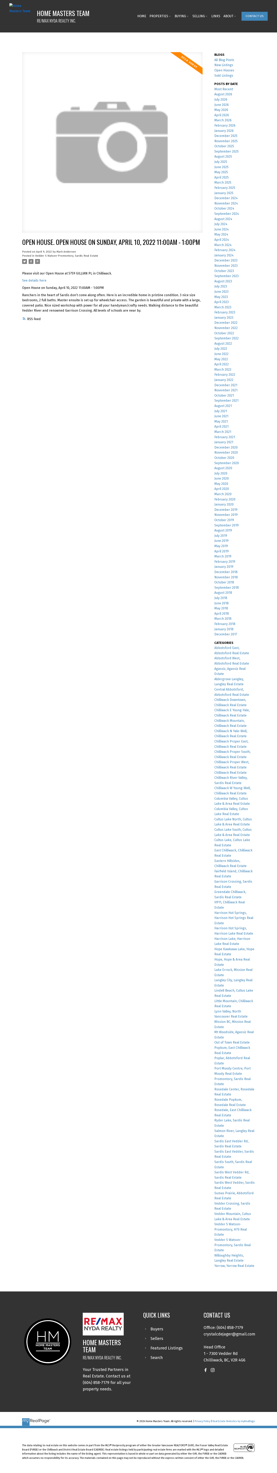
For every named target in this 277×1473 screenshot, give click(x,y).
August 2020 (223, 468)
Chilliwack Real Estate (230, 773)
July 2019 (220, 536)
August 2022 (223, 343)
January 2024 (224, 255)
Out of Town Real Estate (232, 1042)
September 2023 (226, 276)
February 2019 (224, 562)
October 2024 (224, 208)
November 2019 (226, 515)
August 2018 (223, 593)
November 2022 (226, 328)
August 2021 (223, 406)
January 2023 (223, 318)
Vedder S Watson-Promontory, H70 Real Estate (230, 1229)
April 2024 (221, 240)
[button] (255, 16)
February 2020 (224, 499)
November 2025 (226, 141)
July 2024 (220, 224)
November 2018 (226, 577)
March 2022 (222, 369)
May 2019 (221, 546)
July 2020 (220, 473)
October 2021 (224, 395)
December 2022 (225, 323)
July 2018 (220, 598)
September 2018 (226, 588)
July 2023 (220, 286)
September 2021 (226, 400)
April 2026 (221, 115)
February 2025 (224, 188)
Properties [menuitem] (158, 16)
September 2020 (226, 463)
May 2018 (221, 608)
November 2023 (226, 266)
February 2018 (224, 624)
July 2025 (220, 162)
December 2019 (225, 510)
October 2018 (224, 582)
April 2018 (221, 613)
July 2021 (220, 411)
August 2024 (223, 219)
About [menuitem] (228, 16)
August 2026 (223, 94)
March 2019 (222, 556)
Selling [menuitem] (198, 16)
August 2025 (223, 156)
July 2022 (220, 349)
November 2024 (226, 203)
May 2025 (221, 172)
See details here (34, 280)
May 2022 (221, 359)
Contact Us (255, 16)
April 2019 (221, 551)
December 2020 (226, 447)
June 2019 (221, 541)
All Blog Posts (224, 60)
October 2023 (224, 271)
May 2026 (221, 110)
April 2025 (221, 177)
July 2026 (220, 99)
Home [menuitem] (141, 16)
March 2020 (223, 494)
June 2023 (221, 292)
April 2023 (221, 302)
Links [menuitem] (215, 16)
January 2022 (223, 380)
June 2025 (221, 167)
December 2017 (225, 634)
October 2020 (224, 458)
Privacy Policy (202, 1421)
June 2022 (221, 354)
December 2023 (225, 260)
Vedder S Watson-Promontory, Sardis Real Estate (66, 255)
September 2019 (226, 525)
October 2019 (224, 520)
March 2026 (223, 120)
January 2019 (223, 567)
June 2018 (221, 603)
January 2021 (223, 442)
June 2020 (221, 478)
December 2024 (226, 198)
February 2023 (224, 312)
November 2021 (225, 390)
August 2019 (223, 530)
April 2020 (221, 489)
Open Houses (224, 70)
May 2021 (221, 421)
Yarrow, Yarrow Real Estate (234, 1266)
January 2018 (223, 629)
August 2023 (223, 281)
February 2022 (224, 375)
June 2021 (221, 416)
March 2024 (223, 245)
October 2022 (224, 333)
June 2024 (221, 229)
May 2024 (221, 234)
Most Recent (223, 89)
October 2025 (224, 146)
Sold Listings (223, 75)
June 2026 (221, 105)
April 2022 (221, 364)
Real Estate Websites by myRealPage (234, 1421)
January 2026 (224, 131)
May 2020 (221, 484)
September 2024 (226, 214)
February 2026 (224, 125)
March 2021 (222, 432)
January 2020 (224, 504)
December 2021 (225, 385)
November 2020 (226, 452)
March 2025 (222, 182)
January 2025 (223, 193)
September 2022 (226, 338)
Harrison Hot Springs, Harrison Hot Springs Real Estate (233, 918)
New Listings (223, 65)
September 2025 (226, 151)
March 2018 (222, 619)
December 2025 (225, 136)
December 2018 (225, 572)
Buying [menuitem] (180, 16)
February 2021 (224, 437)
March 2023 (222, 307)
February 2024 (224, 250)
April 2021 (221, 426)
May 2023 (221, 297)
